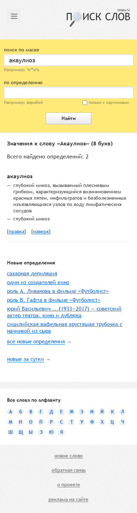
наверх (41, 231)
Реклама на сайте (68, 499)
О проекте (68, 484)
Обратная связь (69, 470)
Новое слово (68, 455)
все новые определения (36, 341)
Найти (68, 118)
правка (16, 231)
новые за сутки (25, 359)
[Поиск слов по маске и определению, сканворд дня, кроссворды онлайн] (98, 18)
